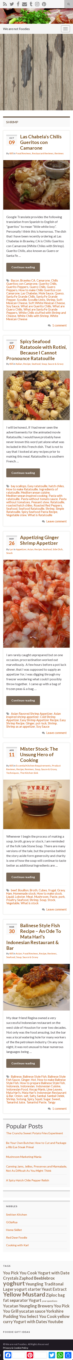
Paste (53, 896)
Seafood (36, 363)
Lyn (11, 549)
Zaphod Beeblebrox (37, 1278)
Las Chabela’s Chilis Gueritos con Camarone (41, 142)
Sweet (56, 1099)
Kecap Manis (37, 1089)
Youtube (55, 1321)
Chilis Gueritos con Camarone (32, 282)
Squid (38, 1099)
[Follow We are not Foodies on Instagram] (37, 3)
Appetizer (21, 549)
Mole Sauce (46, 293)
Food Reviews (23, 153)
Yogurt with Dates (30, 1321)
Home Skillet (14, 1230)
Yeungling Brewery (36, 1305)
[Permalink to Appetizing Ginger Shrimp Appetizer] (36, 603)
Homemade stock (24, 893)
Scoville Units (36, 299)
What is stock (30, 903)
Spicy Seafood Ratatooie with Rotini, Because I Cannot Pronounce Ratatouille (36, 350)
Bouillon (23, 890)
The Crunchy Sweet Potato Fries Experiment (34, 1133)
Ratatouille (57, 502)
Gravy (61, 890)
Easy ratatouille (37, 486)
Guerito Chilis (48, 283)
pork (62, 896)
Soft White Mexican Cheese (47, 303)
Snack (9, 552)
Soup (43, 900)
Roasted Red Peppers (48, 505)
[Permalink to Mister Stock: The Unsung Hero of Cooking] (36, 804)
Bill (11, 153)
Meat (29, 896)
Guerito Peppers (17, 287)
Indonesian (27, 1086)
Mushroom (41, 896)
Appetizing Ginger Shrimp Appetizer (39, 540)
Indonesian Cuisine (48, 1086)
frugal (52, 890)
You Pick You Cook (20, 1272)
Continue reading (23, 267)
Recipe (27, 363)
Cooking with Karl (17, 1245)
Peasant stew (40, 502)
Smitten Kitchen (16, 1214)
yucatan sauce (32, 1311)
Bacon (15, 280)
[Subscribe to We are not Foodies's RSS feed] (5, 3)
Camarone (43, 280)
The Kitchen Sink (29, 772)
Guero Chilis (38, 287)
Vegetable (12, 903)
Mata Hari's (13, 1092)
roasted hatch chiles (19, 505)
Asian (30, 549)
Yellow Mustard (24, 1294)
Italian (19, 363)
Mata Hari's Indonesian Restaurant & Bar (36, 1094)
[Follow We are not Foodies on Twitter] (12, 3)
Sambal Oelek (55, 1096)
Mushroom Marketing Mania (23, 1156)
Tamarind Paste (36, 1102)
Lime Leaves (54, 1089)
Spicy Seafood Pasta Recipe (39, 512)
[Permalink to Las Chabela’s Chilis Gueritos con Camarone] (36, 184)
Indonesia (12, 1086)
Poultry (11, 900)
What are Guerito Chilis (36, 306)
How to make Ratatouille (22, 489)
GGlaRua (11, 1222)
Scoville (22, 299)
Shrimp (50, 299)
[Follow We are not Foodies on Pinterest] (44, 3)
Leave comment (56, 521)
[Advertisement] (36, 72)
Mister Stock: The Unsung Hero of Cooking (39, 754)
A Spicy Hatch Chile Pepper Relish (27, 1180)
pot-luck (41, 723)
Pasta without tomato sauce (39, 499)
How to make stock (49, 893)
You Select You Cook (38, 1316)
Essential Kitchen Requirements (33, 765)
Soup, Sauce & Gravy (52, 363)
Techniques (12, 772)
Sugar (47, 1099)
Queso (59, 293)
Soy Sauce (12, 306)
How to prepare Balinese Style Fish (42, 1083)
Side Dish (58, 549)
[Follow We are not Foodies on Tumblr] (31, 3)
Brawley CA (27, 280)
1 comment (59, 325)
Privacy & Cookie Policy (15, 1347)
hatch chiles (56, 486)
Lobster (20, 896)
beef (14, 890)
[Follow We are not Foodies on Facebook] (18, 3)
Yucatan (10, 1305)
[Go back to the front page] (36, 16)
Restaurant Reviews (43, 153)
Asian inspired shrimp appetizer (33, 715)
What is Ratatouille (40, 515)
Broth (34, 890)
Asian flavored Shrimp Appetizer (32, 713)
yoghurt (14, 1283)
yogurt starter (27, 1289)
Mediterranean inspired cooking (26, 495)
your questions (49, 1301)
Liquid (10, 896)
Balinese (16, 1076)
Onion (18, 1096)
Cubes (43, 890)
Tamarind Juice (15, 1102)
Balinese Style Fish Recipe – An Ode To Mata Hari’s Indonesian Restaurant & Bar (33, 937)
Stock (51, 900)
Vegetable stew (16, 515)
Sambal (41, 1096)
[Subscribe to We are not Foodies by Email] (24, 3)
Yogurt (35, 1300)
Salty (33, 1096)
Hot (33, 1079)
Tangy (51, 1102)
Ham (9, 893)
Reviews (59, 153)
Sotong (21, 1099)
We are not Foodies (16, 29)
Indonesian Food (17, 1089)
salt (26, 1096)
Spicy (30, 1099)
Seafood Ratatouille (31, 508)
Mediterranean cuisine (35, 492)
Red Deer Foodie (16, 1237)
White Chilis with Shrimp (33, 316)
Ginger (30, 723)
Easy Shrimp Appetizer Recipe (39, 720)
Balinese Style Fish (35, 1076)
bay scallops (18, 486)
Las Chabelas (29, 293)
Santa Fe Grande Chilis (20, 296)
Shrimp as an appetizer (20, 726)
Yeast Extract (54, 1289)
